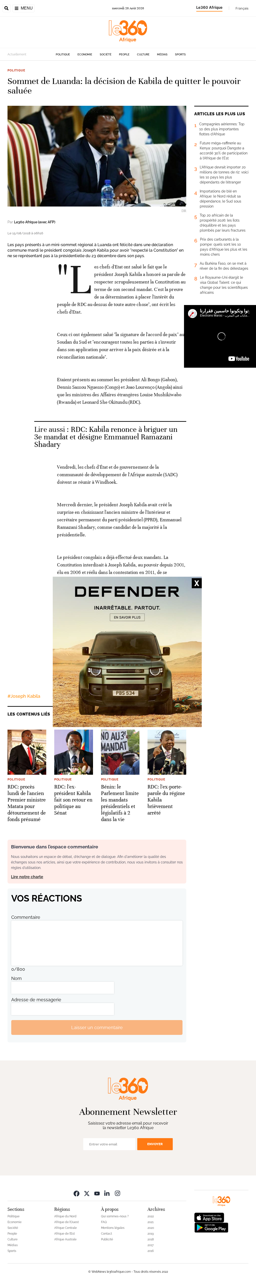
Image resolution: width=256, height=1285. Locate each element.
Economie (85, 54)
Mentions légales (112, 1228)
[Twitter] (87, 1193)
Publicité (107, 1239)
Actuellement (17, 54)
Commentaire (25, 917)
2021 (151, 1222)
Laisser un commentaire (97, 1027)
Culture (143, 54)
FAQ (104, 1222)
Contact (106, 1233)
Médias (162, 54)
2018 (151, 1239)
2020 (151, 1228)
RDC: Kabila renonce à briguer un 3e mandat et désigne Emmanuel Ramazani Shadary (106, 437)
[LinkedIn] (107, 1193)
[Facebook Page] (77, 1193)
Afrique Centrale (65, 1228)
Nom (16, 978)
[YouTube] (97, 1193)
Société (106, 54)
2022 (151, 1216)
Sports (180, 54)
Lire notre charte (27, 876)
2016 (151, 1251)
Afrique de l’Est (64, 1233)
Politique (63, 54)
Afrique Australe (65, 1239)
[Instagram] (117, 1193)
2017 (151, 1245)
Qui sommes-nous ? (115, 1216)
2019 (151, 1233)
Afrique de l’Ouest (66, 1222)
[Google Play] (211, 1227)
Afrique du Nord (65, 1216)
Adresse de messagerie (36, 999)
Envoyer (155, 1144)
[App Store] (209, 1217)
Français (242, 8)
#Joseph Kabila (24, 696)
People (124, 54)
